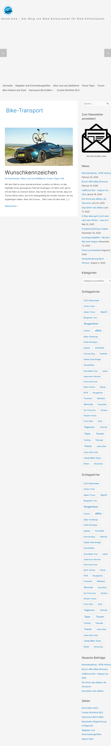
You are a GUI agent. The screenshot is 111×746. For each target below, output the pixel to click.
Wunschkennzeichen (31, 172)
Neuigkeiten (98, 393)
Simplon (104, 410)
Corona (87, 331)
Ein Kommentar (12, 178)
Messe (103, 387)
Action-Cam (89, 306)
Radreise (101, 398)
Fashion (103, 353)
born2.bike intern (90, 708)
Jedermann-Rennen (92, 376)
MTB (86, 392)
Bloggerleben (91, 323)
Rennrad (88, 404)
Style (100, 421)
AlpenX (103, 312)
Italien (105, 371)
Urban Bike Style (91, 452)
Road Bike (102, 404)
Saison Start (88, 739)
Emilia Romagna (90, 342)
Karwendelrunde (90, 382)
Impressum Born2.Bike (93, 717)
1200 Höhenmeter (91, 300)
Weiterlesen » (11, 206)
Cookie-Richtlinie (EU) (92, 712)
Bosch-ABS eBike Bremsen (95, 181)
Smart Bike (88, 421)
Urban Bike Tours (92, 458)
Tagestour (89, 427)
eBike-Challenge (91, 337)
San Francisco (90, 410)
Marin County (89, 387)
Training (87, 440)
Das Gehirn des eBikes (93, 207)
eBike (98, 330)
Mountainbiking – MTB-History (96, 173)
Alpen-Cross (89, 312)
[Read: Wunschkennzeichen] (39, 146)
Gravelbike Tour (91, 371)
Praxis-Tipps (53, 178)
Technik (103, 427)
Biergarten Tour (90, 318)
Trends (88, 446)
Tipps (87, 433)
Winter (86, 464)
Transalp (99, 440)
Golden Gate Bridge (92, 359)
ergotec (87, 348)
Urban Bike (101, 446)
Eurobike (99, 348)
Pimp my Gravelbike (91, 250)
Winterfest (98, 464)
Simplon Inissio (90, 415)
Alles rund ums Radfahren (33, 178)
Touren (100, 433)
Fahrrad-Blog (89, 354)
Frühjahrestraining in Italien (95, 229)
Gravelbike (89, 365)
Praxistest (88, 398)
